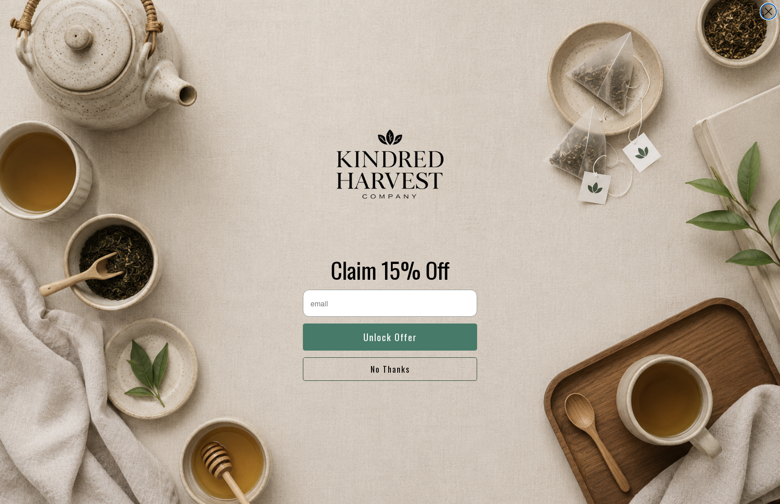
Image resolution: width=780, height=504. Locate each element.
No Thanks (390, 369)
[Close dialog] (768, 11)
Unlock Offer (390, 337)
